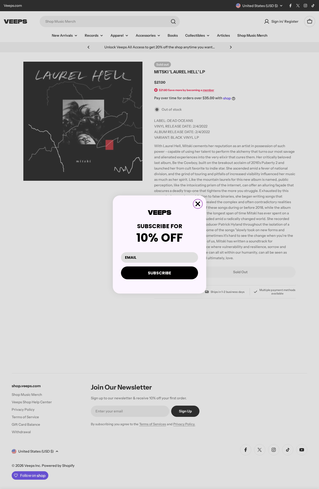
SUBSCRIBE (159, 273)
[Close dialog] (197, 204)
